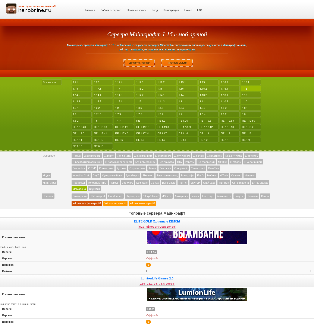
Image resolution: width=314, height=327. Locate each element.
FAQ (199, 10)
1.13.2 (203, 95)
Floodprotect (115, 196)
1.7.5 (139, 114)
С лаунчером (182, 155)
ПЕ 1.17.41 (100, 133)
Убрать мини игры (141, 203)
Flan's (200, 175)
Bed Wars (127, 182)
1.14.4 (97, 95)
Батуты (239, 196)
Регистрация (171, 10)
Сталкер (236, 175)
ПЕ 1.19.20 (121, 127)
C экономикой (92, 155)
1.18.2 (224, 82)
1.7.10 (97, 114)
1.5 (96, 120)
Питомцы (252, 196)
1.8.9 (139, 107)
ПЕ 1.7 (161, 139)
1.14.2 (140, 95)
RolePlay (213, 168)
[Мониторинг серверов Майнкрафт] (31, 8)
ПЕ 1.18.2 (248, 127)
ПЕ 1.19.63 (227, 120)
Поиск (188, 10)
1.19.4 (118, 82)
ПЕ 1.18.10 (227, 127)
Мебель (212, 175)
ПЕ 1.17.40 (121, 133)
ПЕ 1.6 (182, 139)
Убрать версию (113, 203)
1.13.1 (224, 95)
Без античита (233, 155)
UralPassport (97, 196)
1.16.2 (140, 88)
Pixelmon (147, 175)
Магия (195, 196)
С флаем (235, 162)
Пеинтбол (79, 182)
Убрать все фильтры (85, 203)
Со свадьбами (206, 162)
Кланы (152, 168)
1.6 (244, 114)
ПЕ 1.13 (225, 133)
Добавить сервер (111, 10)
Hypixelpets (132, 196)
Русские (121, 168)
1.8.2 (224, 107)
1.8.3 (202, 107)
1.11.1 (182, 101)
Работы (189, 162)
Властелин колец (167, 175)
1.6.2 (224, 114)
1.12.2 (97, 101)
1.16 (181, 88)
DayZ (96, 175)
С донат (109, 155)
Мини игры (49, 182)
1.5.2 (76, 120)
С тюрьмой (181, 168)
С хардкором (163, 155)
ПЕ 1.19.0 (163, 127)
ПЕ (138, 120)
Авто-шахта (224, 196)
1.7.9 (118, 114)
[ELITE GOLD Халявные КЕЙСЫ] (197, 238)
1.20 (96, 82)
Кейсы (265, 196)
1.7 (180, 114)
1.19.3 (140, 82)
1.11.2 (161, 101)
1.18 (75, 88)
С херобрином (253, 162)
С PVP (92, 168)
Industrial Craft (81, 175)
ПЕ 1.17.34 (142, 133)
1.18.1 (245, 82)
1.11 (202, 101)
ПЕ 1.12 (246, 133)
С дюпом (198, 155)
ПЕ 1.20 (183, 120)
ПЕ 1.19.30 (100, 127)
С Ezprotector (150, 196)
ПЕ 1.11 (77, 139)
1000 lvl (222, 162)
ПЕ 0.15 (98, 146)
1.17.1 (97, 88)
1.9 (117, 107)
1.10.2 (224, 101)
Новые (77, 155)
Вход (155, 10)
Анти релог (181, 196)
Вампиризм (80, 196)
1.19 (202, 82)
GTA (179, 162)
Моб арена (79, 188)
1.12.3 (76, 101)
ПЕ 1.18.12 (206, 127)
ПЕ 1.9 (119, 139)
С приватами (137, 168)
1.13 (244, 95)
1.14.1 (161, 95)
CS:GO (155, 182)
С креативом (214, 155)
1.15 (244, 88)
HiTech (224, 175)
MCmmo (167, 196)
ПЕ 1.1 (225, 139)
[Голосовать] (311, 271)
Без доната (124, 155)
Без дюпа (165, 168)
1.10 (244, 101)
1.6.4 (202, 114)
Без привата (166, 162)
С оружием (251, 155)
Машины (250, 175)
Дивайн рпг (132, 175)
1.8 (74, 114)
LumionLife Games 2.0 (157, 278)
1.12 (138, 101)
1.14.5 (76, 95)
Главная (90, 10)
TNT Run (224, 182)
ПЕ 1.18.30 (185, 127)
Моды (46, 175)
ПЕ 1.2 (204, 139)
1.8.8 (160, 107)
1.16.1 (161, 88)
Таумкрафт (187, 175)
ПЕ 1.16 (183, 133)
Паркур (114, 182)
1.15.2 (203, 88)
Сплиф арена (240, 182)
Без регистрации (145, 162)
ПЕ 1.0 (246, 139)
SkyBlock (94, 188)
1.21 (75, 82)
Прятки (183, 182)
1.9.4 (76, 107)
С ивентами (106, 168)
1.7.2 (160, 114)
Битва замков (260, 182)
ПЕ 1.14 (204, 133)
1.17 (117, 88)
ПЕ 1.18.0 (78, 133)
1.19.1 (182, 82)
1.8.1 (245, 107)
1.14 (181, 95)
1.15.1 (224, 88)
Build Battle (168, 182)
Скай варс (209, 182)
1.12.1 (118, 101)
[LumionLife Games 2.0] (197, 295)
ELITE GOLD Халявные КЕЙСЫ (157, 221)
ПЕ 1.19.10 (142, 127)
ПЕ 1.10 (98, 139)
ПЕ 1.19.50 (248, 120)
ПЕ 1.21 (162, 120)
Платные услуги (136, 10)
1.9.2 (97, 107)
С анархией (198, 168)
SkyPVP (195, 182)
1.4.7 (118, 120)
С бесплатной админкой (87, 162)
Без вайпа (79, 168)
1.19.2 (161, 82)
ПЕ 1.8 (140, 139)
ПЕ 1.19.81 (206, 120)
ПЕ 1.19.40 (79, 127)
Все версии (50, 82)
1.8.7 (181, 107)
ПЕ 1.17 (162, 133)
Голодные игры (97, 182)
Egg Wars (142, 182)
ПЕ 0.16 (77, 146)
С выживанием (143, 155)
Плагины (48, 196)
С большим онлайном (118, 162)
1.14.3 (118, 95)
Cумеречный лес (112, 175)
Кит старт (208, 196)
